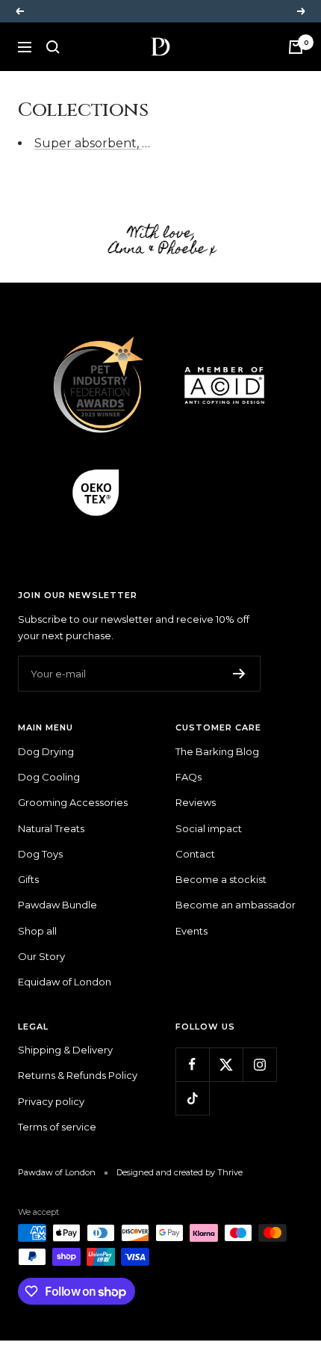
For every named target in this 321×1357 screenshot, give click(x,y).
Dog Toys (40, 854)
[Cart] (295, 47)
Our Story (41, 956)
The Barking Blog (217, 751)
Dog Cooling (49, 777)
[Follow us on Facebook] (192, 1064)
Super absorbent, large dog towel (135, 143)
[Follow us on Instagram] (259, 1064)
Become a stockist (221, 879)
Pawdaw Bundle (57, 905)
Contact (195, 854)
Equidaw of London (64, 982)
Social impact (208, 828)
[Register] (239, 673)
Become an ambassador (235, 905)
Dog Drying (46, 751)
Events (191, 931)
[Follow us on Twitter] (226, 1064)
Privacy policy (51, 1101)
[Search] (53, 47)
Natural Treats (51, 828)
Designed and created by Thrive (179, 1172)
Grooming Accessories (73, 802)
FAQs (188, 777)
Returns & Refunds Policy (77, 1075)
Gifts (28, 879)
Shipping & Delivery (65, 1050)
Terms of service (57, 1127)
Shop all (37, 931)
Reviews (195, 802)
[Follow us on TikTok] (192, 1098)
